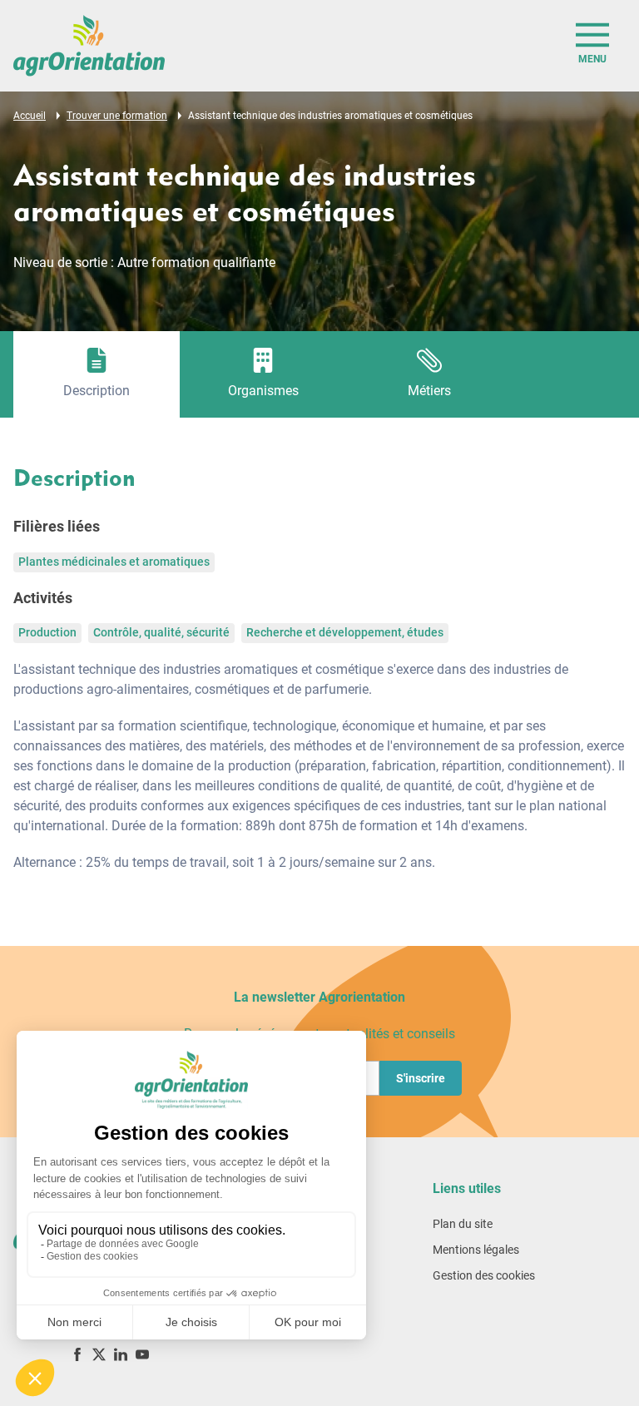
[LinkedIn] (120, 1354)
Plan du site (463, 1223)
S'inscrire (420, 1078)
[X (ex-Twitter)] (99, 1354)
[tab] (96, 374)
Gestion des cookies (484, 1275)
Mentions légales (476, 1249)
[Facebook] (77, 1354)
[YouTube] (142, 1354)
